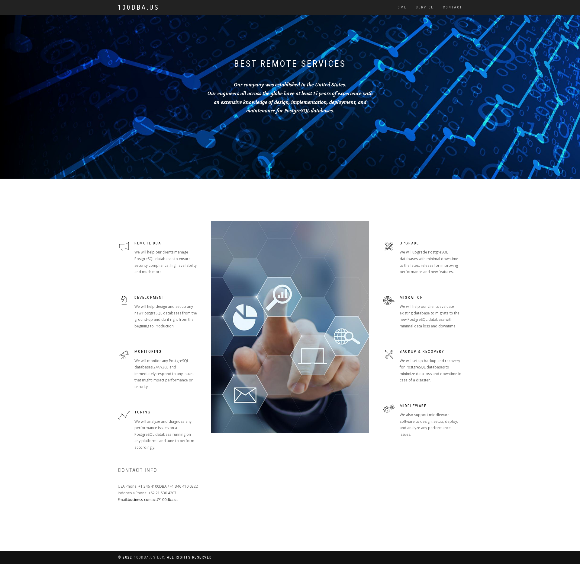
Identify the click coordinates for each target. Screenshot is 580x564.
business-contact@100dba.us (153, 499)
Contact (452, 7)
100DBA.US (138, 7)
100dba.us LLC (149, 557)
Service (425, 7)
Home (401, 7)
